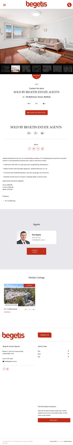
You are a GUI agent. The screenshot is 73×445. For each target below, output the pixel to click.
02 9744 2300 (8, 358)
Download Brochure (37, 112)
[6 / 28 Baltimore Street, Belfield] (36, 36)
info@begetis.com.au (10, 361)
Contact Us (44, 335)
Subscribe (53, 420)
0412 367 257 (36, 237)
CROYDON (7, 312)
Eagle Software (68, 441)
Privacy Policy (53, 441)
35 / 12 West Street (10, 309)
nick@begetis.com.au (38, 240)
